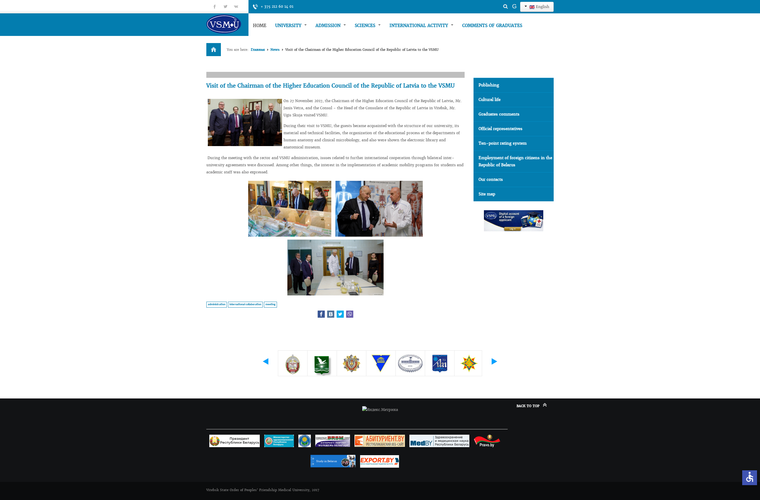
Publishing (489, 85)
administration (216, 304)
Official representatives (500, 128)
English (542, 6)
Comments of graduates (492, 25)
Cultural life (490, 99)
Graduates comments (499, 114)
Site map (487, 194)
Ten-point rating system (503, 143)
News (275, 50)
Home (259, 25)
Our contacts (491, 179)
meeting (270, 304)
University (289, 25)
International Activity (419, 25)
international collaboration (245, 304)
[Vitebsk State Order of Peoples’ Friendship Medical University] (227, 23)
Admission (329, 25)
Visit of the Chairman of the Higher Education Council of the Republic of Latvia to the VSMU (330, 85)
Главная (258, 50)
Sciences (366, 25)
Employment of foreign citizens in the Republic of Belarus (515, 161)
